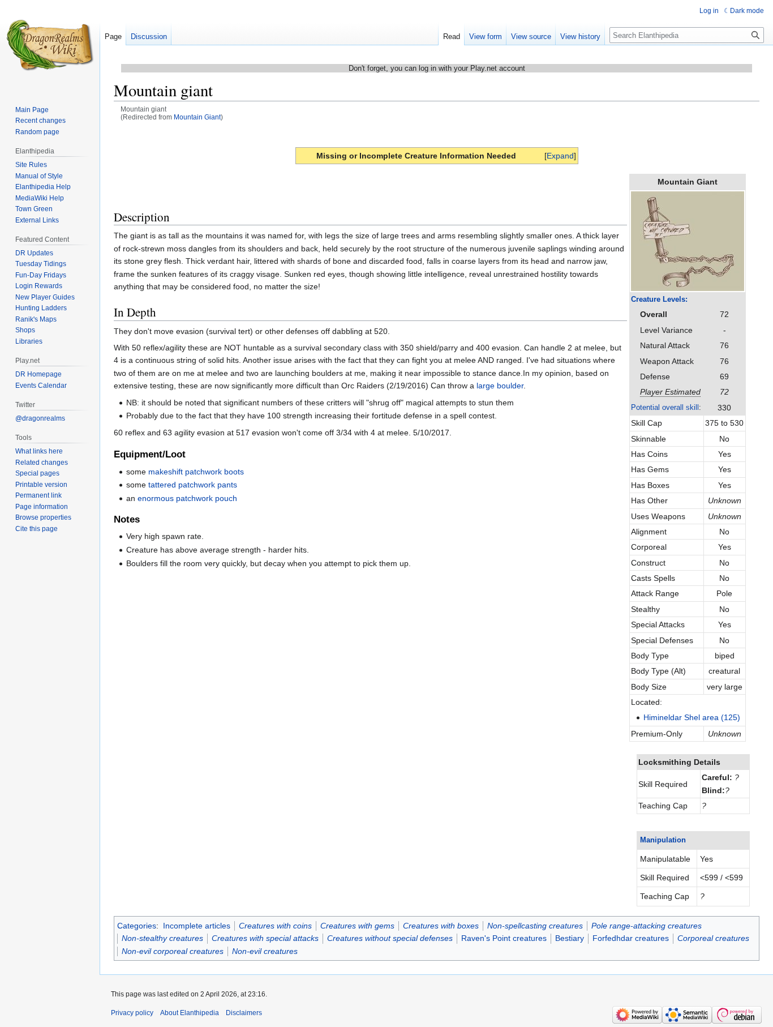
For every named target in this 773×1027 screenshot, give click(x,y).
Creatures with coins (275, 925)
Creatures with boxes (441, 925)
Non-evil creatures (265, 951)
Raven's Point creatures (504, 938)
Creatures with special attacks (265, 938)
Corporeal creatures (713, 938)
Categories (136, 925)
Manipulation (663, 840)
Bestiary (569, 938)
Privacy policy (132, 1013)
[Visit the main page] (50, 45)
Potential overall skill (665, 407)
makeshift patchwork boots (196, 471)
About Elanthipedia (189, 1013)
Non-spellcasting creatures (535, 925)
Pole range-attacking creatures (646, 925)
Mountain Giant (197, 117)
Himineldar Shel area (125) (691, 717)
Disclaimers (244, 1013)
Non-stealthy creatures (162, 938)
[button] (560, 155)
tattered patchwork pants (192, 484)
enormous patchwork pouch (187, 498)
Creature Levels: (659, 299)
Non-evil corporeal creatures (173, 951)
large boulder (499, 385)
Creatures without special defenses (390, 938)
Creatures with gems (357, 925)
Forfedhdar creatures (630, 938)
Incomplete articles (196, 925)
